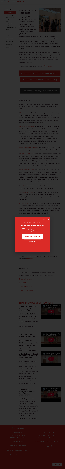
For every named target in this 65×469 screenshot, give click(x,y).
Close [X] (46, 219)
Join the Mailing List (32, 236)
